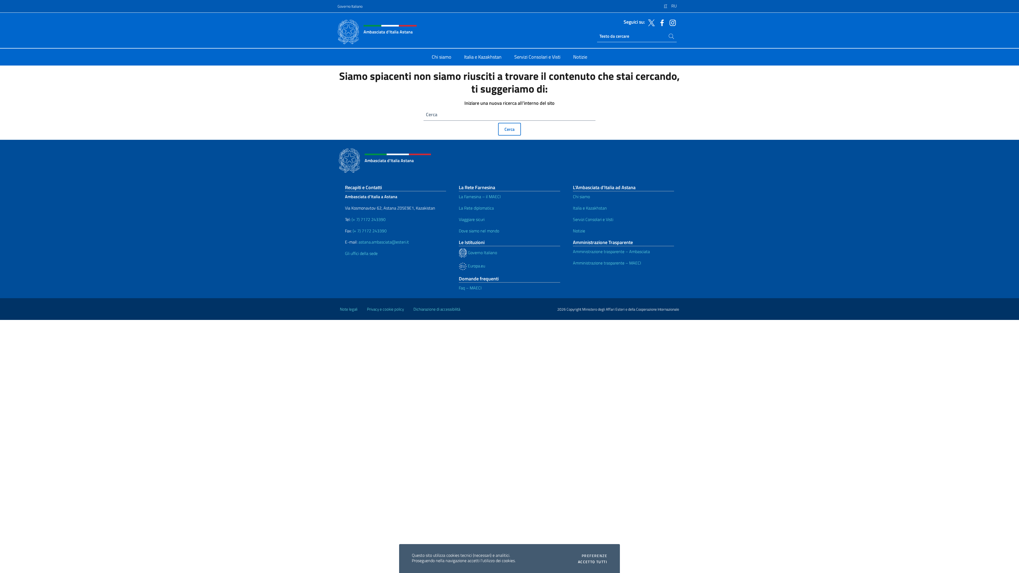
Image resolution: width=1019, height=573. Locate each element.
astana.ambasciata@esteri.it (384, 242)
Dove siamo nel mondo (479, 231)
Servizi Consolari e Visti (593, 219)
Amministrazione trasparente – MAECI (607, 263)
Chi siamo (581, 196)
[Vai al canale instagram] (671, 22)
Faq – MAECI (470, 288)
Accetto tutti (592, 562)
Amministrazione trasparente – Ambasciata (611, 251)
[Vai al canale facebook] (660, 22)
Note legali (348, 309)
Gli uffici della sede (361, 253)
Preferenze (594, 556)
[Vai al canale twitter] (650, 22)
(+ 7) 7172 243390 (368, 219)
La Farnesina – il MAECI (480, 196)
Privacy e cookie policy (385, 309)
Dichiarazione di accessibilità (436, 309)
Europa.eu (476, 266)
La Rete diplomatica (476, 208)
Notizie (579, 231)
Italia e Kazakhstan (590, 208)
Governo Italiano (350, 6)
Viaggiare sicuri (472, 219)
